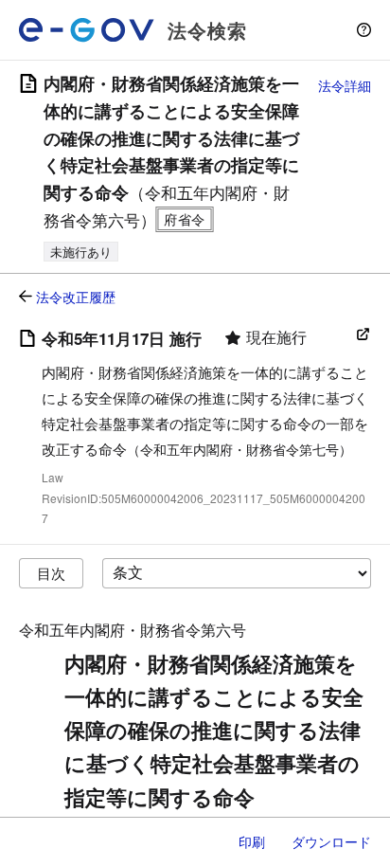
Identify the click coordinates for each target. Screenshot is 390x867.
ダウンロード (331, 841)
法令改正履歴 (75, 296)
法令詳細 (344, 85)
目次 (51, 573)
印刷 (252, 841)
